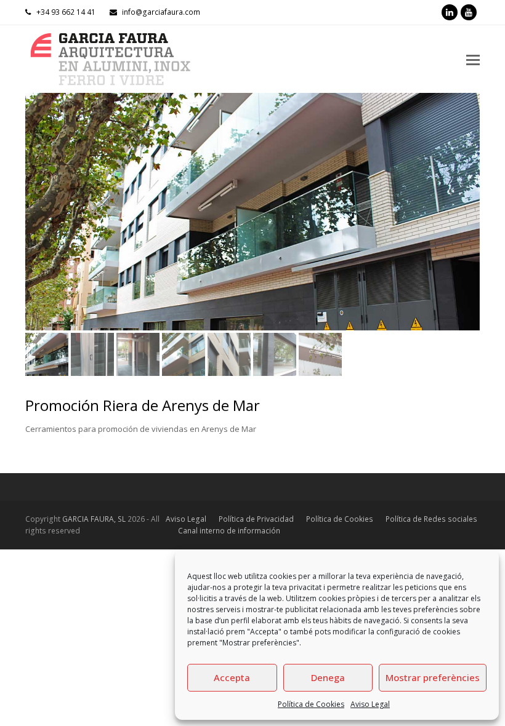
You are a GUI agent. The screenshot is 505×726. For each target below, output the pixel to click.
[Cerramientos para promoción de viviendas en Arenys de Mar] (252, 211)
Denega (328, 677)
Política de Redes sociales (431, 519)
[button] (35, 220)
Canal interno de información (229, 530)
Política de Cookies (311, 704)
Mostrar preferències (433, 677)
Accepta (232, 677)
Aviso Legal (370, 704)
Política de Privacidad (256, 519)
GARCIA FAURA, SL (94, 519)
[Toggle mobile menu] (473, 59)
